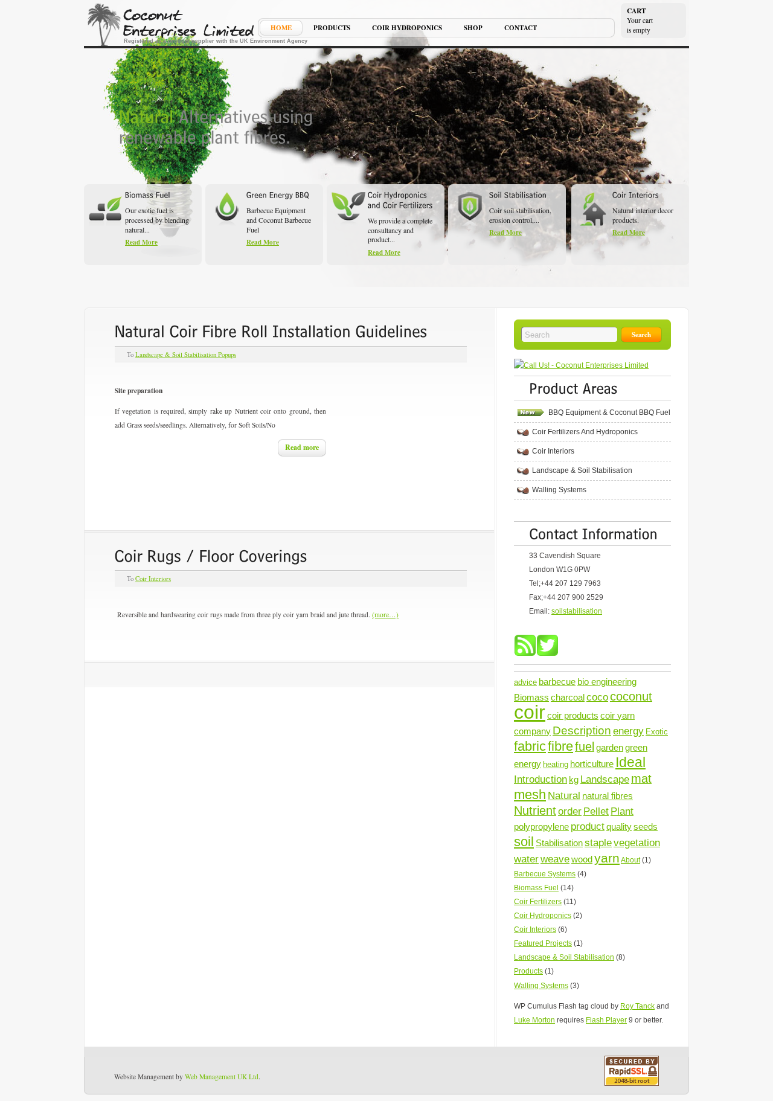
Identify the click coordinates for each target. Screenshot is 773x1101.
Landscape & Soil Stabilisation (582, 470)
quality (619, 826)
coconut (631, 696)
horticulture (592, 764)
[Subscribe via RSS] (525, 654)
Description (582, 730)
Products (331, 29)
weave (554, 859)
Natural (564, 795)
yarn (607, 858)
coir (529, 712)
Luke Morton (534, 1020)
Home (281, 29)
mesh (530, 794)
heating (555, 764)
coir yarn (617, 715)
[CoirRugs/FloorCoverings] (211, 555)
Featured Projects (543, 943)
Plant (622, 811)
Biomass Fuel (536, 887)
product (588, 826)
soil (524, 841)
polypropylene (541, 826)
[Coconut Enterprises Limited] (172, 24)
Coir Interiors (153, 578)
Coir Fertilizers (538, 901)
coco (597, 697)
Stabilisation (559, 843)
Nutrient (535, 810)
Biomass (531, 697)
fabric (530, 746)
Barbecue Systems (545, 874)
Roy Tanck (637, 1006)
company (532, 731)
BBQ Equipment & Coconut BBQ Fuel (609, 412)
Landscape (604, 779)
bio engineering (607, 681)
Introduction (540, 779)
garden (609, 747)
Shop (473, 29)
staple (598, 842)
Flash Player (606, 1020)
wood (581, 859)
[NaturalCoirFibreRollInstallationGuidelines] (271, 331)
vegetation (637, 842)
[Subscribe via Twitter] (547, 654)
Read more (302, 447)
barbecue (557, 681)
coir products (572, 715)
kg (574, 779)
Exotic (657, 731)
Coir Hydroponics (407, 29)
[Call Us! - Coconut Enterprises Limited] (581, 365)
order (570, 811)
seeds (645, 826)
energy (628, 731)
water (526, 859)
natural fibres (607, 796)
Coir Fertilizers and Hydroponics (585, 431)
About (630, 860)
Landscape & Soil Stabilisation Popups (185, 354)
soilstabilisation (576, 611)
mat (641, 778)
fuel (584, 746)
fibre (560, 746)
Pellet (596, 811)
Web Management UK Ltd (221, 1076)
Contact (520, 29)
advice (525, 682)
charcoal (568, 697)
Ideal (630, 762)
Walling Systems (559, 489)
